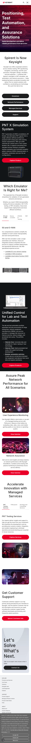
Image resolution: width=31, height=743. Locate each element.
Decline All (15, 737)
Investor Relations (6, 710)
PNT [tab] (26, 216)
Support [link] (15, 114)
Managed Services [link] (15, 108)
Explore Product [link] (15, 160)
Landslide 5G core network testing (15, 251)
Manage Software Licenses (8, 698)
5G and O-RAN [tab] (5, 216)
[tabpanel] (15, 251)
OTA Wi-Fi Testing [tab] (20, 217)
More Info (15, 740)
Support (4, 694)
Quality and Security (6, 712)
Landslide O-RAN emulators (13, 254)
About (4, 706)
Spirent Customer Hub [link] (15, 618)
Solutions (4, 684)
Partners (4, 690)
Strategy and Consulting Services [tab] (23, 506)
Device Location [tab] (12, 216)
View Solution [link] (15, 434)
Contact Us (15, 667)
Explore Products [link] (15, 365)
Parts (3, 702)
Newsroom (4, 708)
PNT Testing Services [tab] (5, 506)
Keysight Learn (5, 686)
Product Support (6, 696)
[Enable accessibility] (3, 740)
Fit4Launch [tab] (14, 504)
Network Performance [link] (15, 102)
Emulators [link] (15, 96)
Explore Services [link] (15, 537)
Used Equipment (6, 688)
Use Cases (4, 682)
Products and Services (7, 680)
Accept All (15, 735)
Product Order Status (7, 700)
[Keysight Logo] (8, 2)
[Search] (24, 3)
